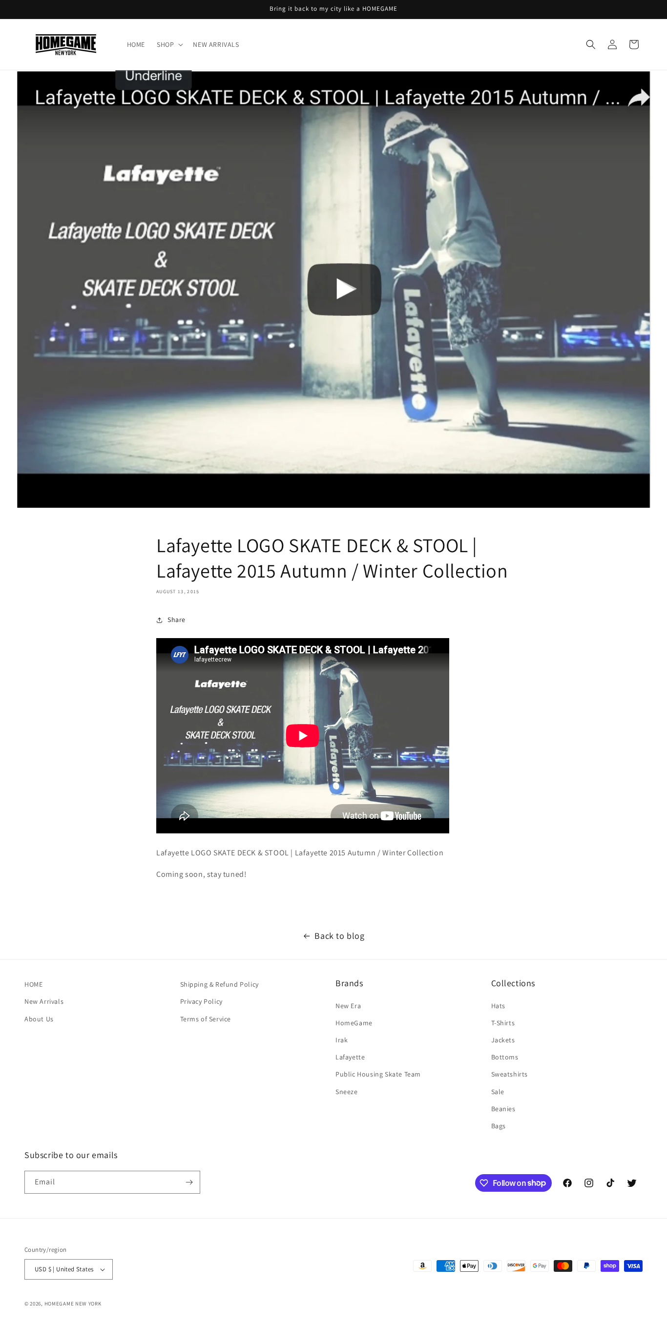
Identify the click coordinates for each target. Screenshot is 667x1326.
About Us (39, 1019)
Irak (341, 1040)
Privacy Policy (201, 1001)
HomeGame (354, 1022)
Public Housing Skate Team (378, 1074)
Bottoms (505, 1057)
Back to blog (339, 935)
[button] (169, 44)
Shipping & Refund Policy (219, 984)
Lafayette (350, 1057)
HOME (33, 984)
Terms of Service (205, 1019)
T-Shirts (503, 1022)
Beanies (503, 1108)
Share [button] (176, 619)
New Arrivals (43, 1001)
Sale (497, 1091)
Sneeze (346, 1091)
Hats (498, 1005)
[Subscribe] (189, 1182)
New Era (348, 1005)
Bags (498, 1125)
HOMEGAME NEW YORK (73, 1303)
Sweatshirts (509, 1074)
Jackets (503, 1040)
